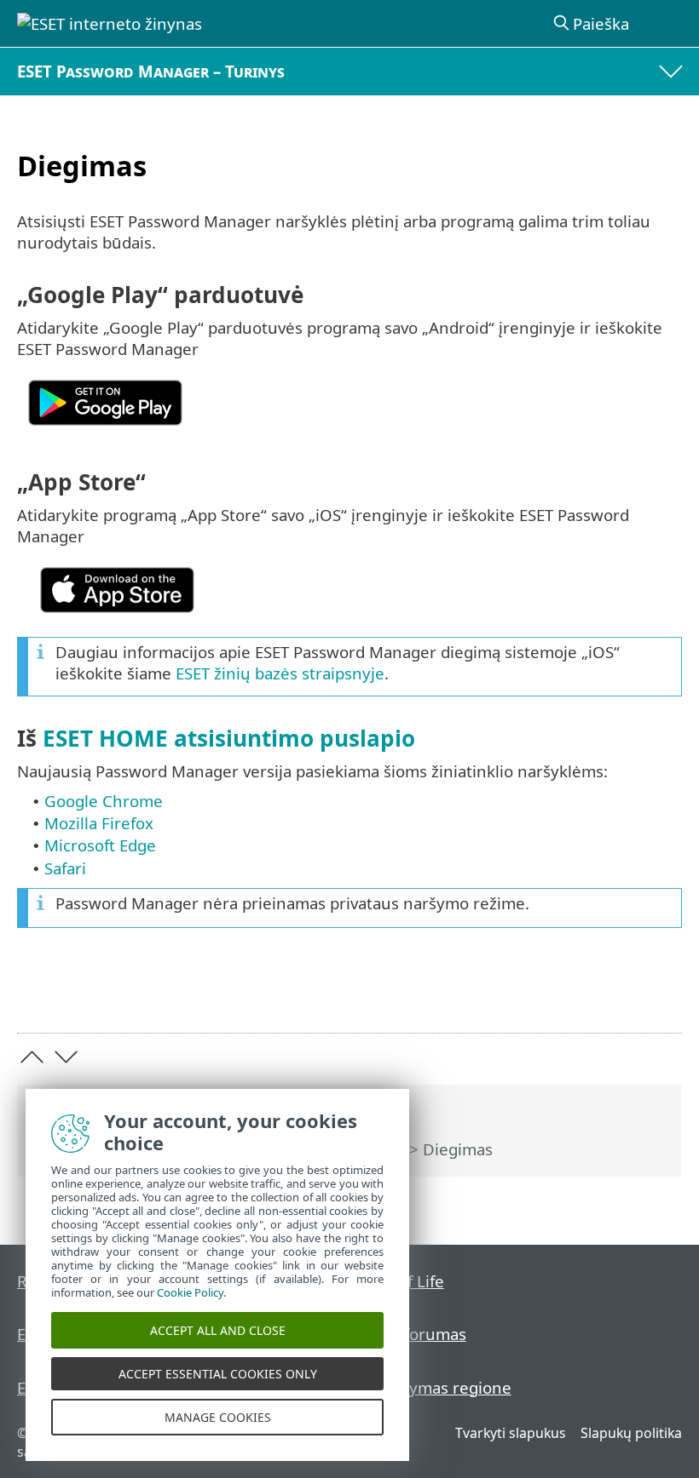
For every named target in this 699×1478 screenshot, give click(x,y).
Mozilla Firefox (98, 823)
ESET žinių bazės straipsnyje (280, 673)
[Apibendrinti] (661, 993)
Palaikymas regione (438, 1387)
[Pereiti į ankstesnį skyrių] (32, 1057)
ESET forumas (416, 1333)
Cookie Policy (190, 1292)
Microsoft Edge (100, 845)
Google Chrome (103, 800)
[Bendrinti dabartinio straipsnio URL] (617, 993)
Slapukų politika (631, 1433)
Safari (65, 868)
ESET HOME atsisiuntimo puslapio (229, 738)
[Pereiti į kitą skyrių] (66, 1057)
